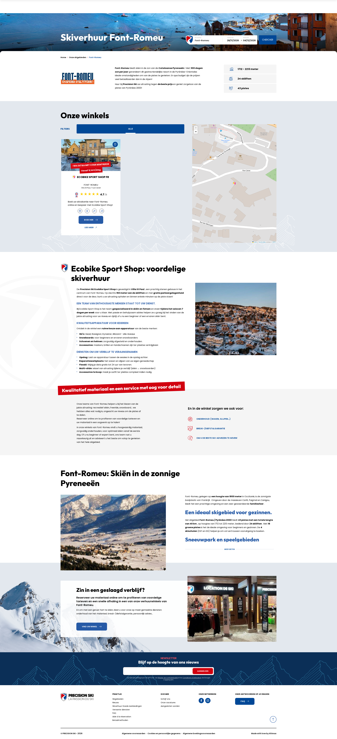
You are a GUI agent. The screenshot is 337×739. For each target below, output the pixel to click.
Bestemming (198, 37)
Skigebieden (117, 699)
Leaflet (255, 242)
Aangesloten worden (170, 706)
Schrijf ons (165, 699)
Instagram (207, 700)
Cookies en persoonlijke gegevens (164, 733)
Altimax (272, 733)
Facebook (201, 700)
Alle (130, 128)
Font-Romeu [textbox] (202, 40)
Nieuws (115, 702)
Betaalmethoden (120, 720)
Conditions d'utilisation (192, 678)
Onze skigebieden (77, 57)
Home (63, 57)
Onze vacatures (168, 702)
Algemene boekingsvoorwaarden (199, 733)
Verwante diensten (121, 709)
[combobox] (208, 40)
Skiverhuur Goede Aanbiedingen (127, 706)
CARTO (274, 242)
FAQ (114, 713)
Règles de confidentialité (168, 678)
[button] (234, 183)
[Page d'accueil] (77, 697)
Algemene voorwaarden (133, 733)
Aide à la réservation (121, 716)
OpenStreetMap (262, 242)
